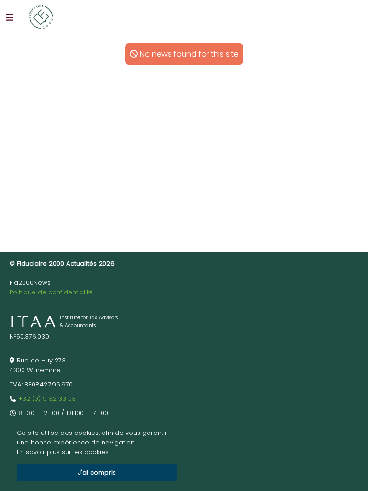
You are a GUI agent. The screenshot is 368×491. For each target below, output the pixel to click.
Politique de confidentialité (51, 292)
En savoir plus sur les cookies (63, 451)
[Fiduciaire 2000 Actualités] (41, 17)
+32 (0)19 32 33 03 (47, 398)
